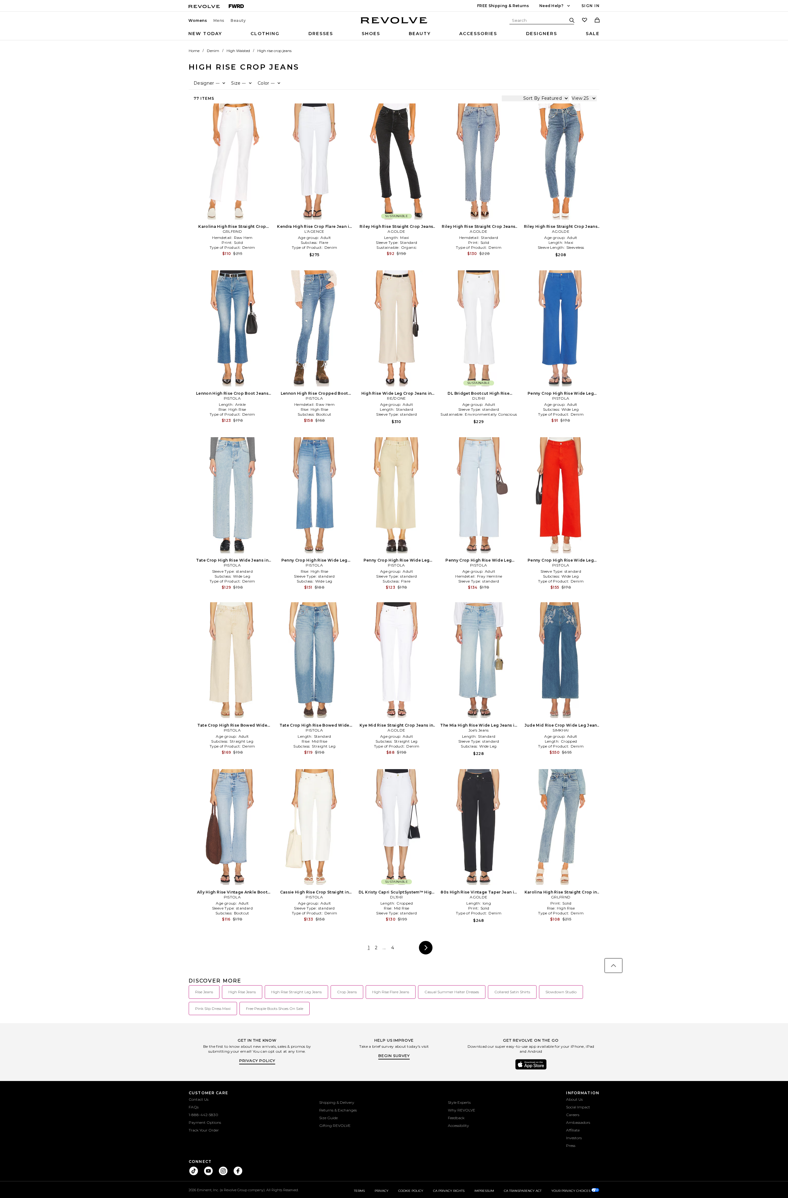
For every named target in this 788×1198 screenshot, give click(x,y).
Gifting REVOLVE (335, 1125)
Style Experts (459, 1102)
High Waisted (238, 50)
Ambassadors (578, 1122)
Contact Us (198, 1099)
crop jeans (347, 992)
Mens (218, 20)
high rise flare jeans (390, 992)
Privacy (381, 1191)
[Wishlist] (584, 21)
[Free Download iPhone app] (531, 1069)
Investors (574, 1137)
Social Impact (578, 1107)
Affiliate (573, 1130)
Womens (197, 20)
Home (194, 50)
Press (570, 1145)
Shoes (371, 33)
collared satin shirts (512, 992)
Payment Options (205, 1122)
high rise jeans (242, 992)
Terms (359, 1191)
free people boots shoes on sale (274, 1008)
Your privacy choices (571, 1191)
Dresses (320, 33)
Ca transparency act (522, 1191)
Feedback (456, 1117)
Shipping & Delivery (336, 1102)
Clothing (265, 33)
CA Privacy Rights (448, 1191)
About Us (574, 1099)
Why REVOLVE (461, 1110)
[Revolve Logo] (394, 23)
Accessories (478, 33)
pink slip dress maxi (213, 1008)
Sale (593, 33)
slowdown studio (561, 992)
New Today (205, 33)
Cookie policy (410, 1191)
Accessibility (458, 1125)
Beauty (238, 20)
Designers (541, 33)
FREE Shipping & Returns (503, 5)
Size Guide (328, 1117)
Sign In (590, 5)
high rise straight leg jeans (296, 992)
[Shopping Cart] (597, 21)
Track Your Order (204, 1130)
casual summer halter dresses (451, 992)
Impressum (484, 1191)
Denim (213, 50)
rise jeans (204, 992)
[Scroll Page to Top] (613, 965)
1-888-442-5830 (203, 1114)
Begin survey (394, 1055)
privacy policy (257, 1060)
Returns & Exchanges (338, 1110)
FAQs (194, 1107)
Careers (572, 1114)
